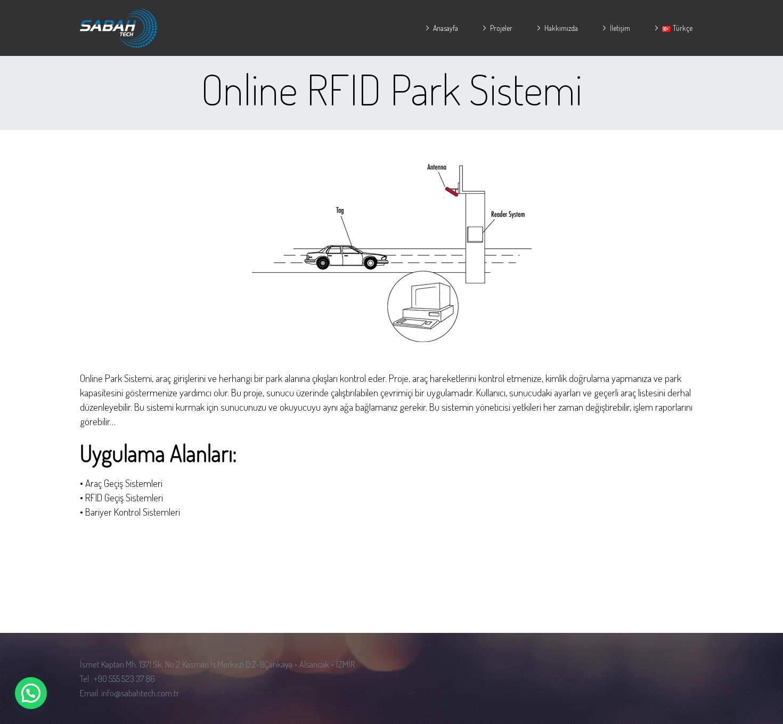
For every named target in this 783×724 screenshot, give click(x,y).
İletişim (620, 27)
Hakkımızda (561, 27)
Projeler (501, 27)
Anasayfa (445, 27)
